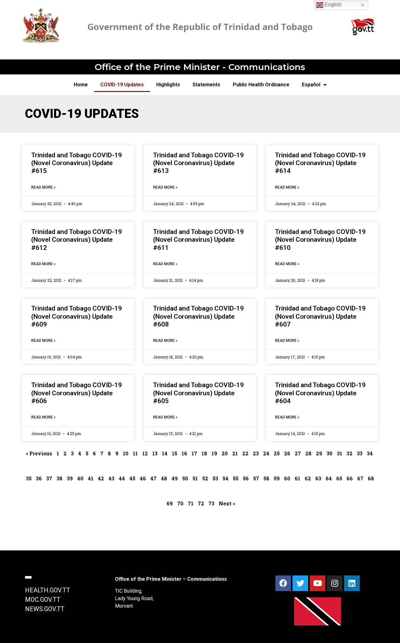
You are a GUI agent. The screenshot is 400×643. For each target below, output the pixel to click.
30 (329, 453)
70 (180, 503)
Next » (227, 503)
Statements (206, 85)
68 (371, 478)
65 (339, 478)
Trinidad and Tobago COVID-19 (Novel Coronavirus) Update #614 (320, 163)
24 (266, 453)
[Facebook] (283, 583)
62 (308, 478)
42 (101, 478)
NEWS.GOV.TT (44, 609)
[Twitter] (300, 583)
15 (174, 453)
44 (122, 478)
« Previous (39, 453)
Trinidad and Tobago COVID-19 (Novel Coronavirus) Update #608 (198, 316)
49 (175, 478)
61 (297, 478)
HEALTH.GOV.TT (47, 590)
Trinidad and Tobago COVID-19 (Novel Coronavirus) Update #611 (198, 239)
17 (194, 453)
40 (80, 478)
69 (170, 503)
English (332, 4)
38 (59, 478)
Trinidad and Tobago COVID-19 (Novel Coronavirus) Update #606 (76, 392)
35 (29, 478)
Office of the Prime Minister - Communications (200, 67)
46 (143, 478)
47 (153, 478)
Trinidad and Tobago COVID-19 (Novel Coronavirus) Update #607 (320, 316)
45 (132, 478)
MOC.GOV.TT (42, 599)
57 (256, 478)
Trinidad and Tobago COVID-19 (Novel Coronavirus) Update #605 (198, 392)
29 (319, 453)
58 (266, 478)
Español (311, 85)
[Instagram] (334, 583)
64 (329, 478)
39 (70, 478)
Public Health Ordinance (261, 85)
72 (201, 503)
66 (350, 478)
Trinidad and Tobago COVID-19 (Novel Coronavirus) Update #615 (76, 163)
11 (135, 453)
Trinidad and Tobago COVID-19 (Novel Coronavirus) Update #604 (320, 392)
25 (277, 453)
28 (308, 453)
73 (211, 503)
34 (370, 453)
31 (339, 453)
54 (225, 478)
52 (205, 478)
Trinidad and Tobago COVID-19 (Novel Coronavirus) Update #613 (198, 163)
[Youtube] (317, 583)
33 (359, 453)
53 (215, 478)
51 (195, 478)
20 (225, 453)
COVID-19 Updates (122, 85)
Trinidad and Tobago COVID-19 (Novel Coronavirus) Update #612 (76, 239)
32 (349, 453)
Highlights (168, 85)
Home (81, 85)
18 (204, 453)
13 (155, 453)
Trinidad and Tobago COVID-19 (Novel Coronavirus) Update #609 (76, 316)
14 (165, 453)
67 (360, 478)
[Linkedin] (352, 583)
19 (214, 453)
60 (287, 478)
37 (49, 478)
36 (39, 478)
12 (145, 453)
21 (235, 453)
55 (235, 478)
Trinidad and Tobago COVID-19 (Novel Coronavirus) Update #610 (320, 239)
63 (318, 478)
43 (111, 478)
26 (287, 453)
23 (256, 453)
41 (90, 478)
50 (185, 478)
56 (246, 478)
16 (184, 453)
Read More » (43, 187)
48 (164, 478)
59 (277, 478)
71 (190, 503)
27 (298, 453)
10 (125, 453)
